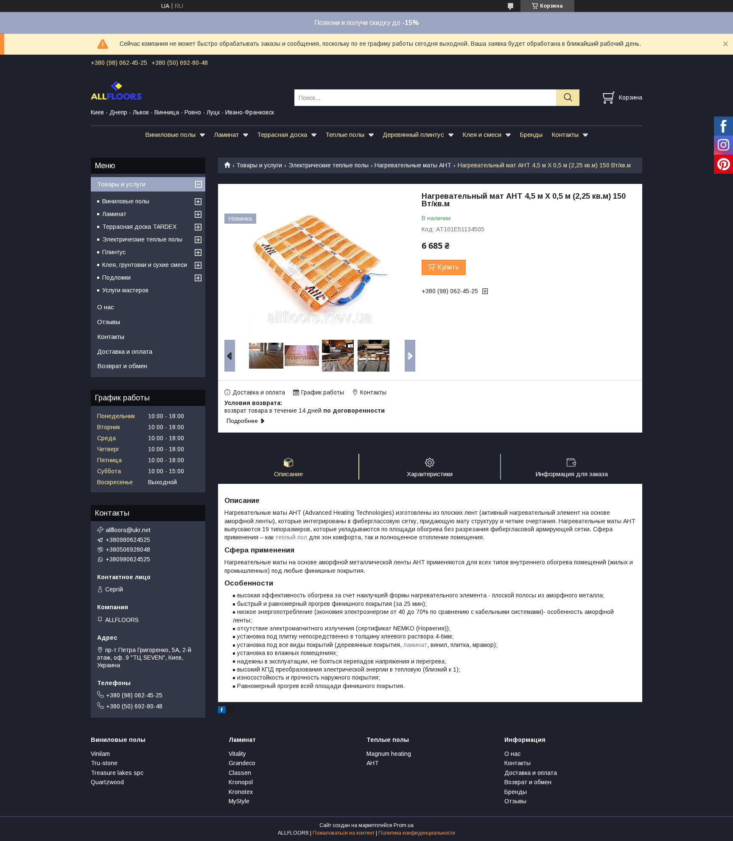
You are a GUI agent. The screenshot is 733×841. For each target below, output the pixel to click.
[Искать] (567, 97)
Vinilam (100, 753)
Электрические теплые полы (328, 165)
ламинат (415, 644)
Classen (240, 772)
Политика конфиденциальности (416, 833)
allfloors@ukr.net (128, 530)
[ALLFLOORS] (187, 90)
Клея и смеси (481, 134)
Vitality (237, 753)
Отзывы (108, 321)
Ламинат (226, 134)
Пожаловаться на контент (344, 833)
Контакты (565, 134)
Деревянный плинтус (413, 134)
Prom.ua (404, 825)
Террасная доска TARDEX (139, 226)
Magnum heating (388, 753)
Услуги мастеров (125, 290)
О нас (105, 307)
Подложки (116, 277)
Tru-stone (104, 763)
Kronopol (241, 782)
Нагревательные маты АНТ (413, 165)
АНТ (372, 763)
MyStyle (239, 801)
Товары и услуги (259, 165)
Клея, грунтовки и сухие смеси (144, 264)
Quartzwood (107, 782)
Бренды (531, 134)
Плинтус (114, 252)
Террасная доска (282, 134)
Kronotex (241, 791)
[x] (230, 711)
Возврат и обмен (122, 365)
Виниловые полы (170, 134)
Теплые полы (344, 134)
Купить (448, 267)
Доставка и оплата (124, 351)
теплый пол (291, 537)
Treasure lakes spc (117, 772)
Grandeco (242, 763)
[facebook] (221, 711)
